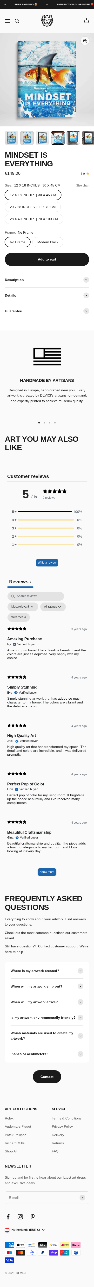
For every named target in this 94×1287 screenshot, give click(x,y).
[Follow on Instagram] (20, 1216)
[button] (47, 511)
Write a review (47, 562)
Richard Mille (15, 1143)
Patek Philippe (16, 1135)
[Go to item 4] (58, 138)
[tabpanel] (47, 736)
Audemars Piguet (18, 1126)
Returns (58, 1143)
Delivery (58, 1135)
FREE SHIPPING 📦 (23, 4)
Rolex (9, 1118)
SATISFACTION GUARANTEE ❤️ (72, 4)
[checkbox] (18, 617)
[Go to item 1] (11, 138)
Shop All (11, 1151)
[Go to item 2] (27, 138)
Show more (47, 872)
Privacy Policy (62, 1126)
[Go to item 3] (42, 138)
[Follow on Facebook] (8, 1216)
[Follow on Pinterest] (32, 1216)
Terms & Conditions (66, 1118)
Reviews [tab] (20, 581)
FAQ (55, 1151)
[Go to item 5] (73, 138)
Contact (47, 1077)
